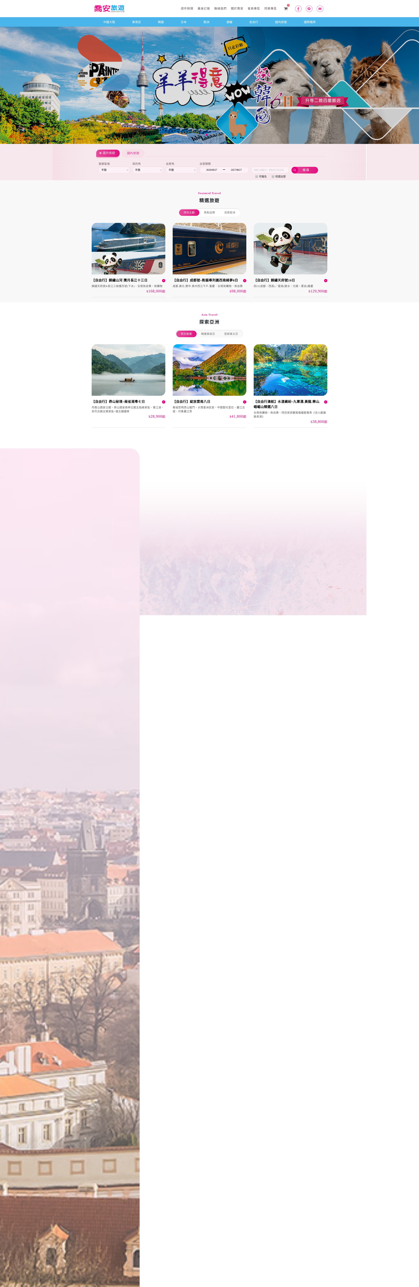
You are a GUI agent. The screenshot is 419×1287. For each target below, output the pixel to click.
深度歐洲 (229, 212)
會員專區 (253, 8)
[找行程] (304, 170)
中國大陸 (109, 22)
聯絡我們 (220, 8)
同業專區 (270, 8)
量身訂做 (203, 8)
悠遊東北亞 (231, 333)
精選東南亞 (208, 333)
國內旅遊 (281, 22)
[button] (31, 85)
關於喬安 (236, 8)
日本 (184, 22)
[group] (128, 260)
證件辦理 (186, 8)
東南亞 (136, 22)
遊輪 (229, 22)
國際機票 (310, 22)
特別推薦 (186, 333)
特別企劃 (189, 212)
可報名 (263, 176)
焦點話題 (209, 212)
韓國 (161, 22)
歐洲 (207, 22)
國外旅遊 (109, 153)
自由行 (253, 22)
